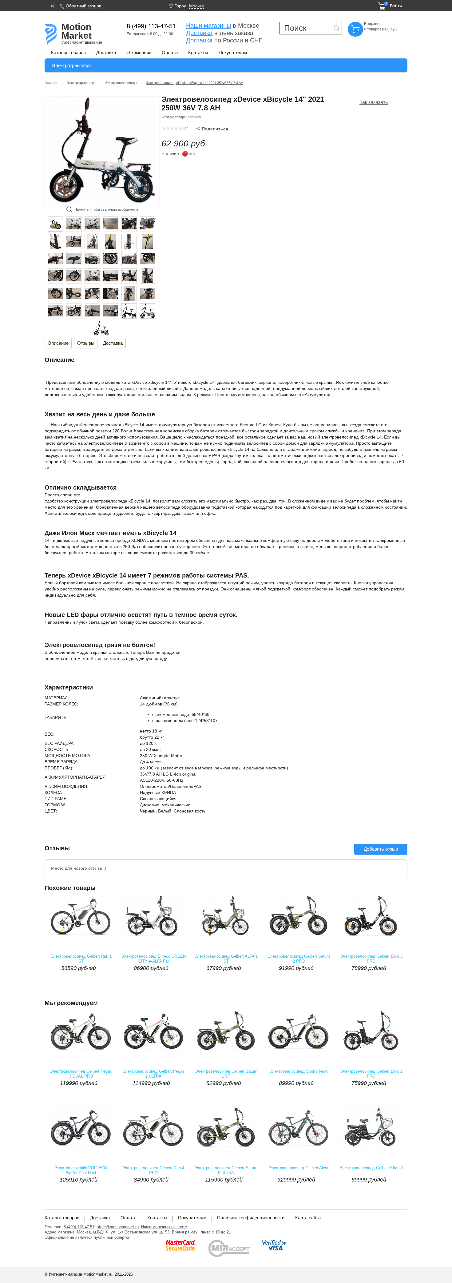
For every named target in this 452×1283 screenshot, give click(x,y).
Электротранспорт (71, 65)
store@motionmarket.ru (118, 1227)
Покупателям (233, 52)
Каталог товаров (68, 52)
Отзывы (85, 343)
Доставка (106, 52)
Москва (196, 5)
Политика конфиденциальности (250, 1217)
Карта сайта (308, 1217)
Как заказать (373, 102)
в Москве (222, 25)
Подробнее (98, 980)
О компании (138, 52)
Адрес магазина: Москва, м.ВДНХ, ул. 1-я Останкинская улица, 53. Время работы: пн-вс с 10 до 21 (138, 1232)
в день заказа (219, 33)
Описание (58, 343)
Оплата (170, 52)
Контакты (198, 52)
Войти (396, 5)
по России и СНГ (224, 40)
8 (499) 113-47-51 (79, 1227)
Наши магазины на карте (164, 1227)
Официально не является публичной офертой (87, 1237)
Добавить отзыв (381, 849)
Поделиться (212, 128)
